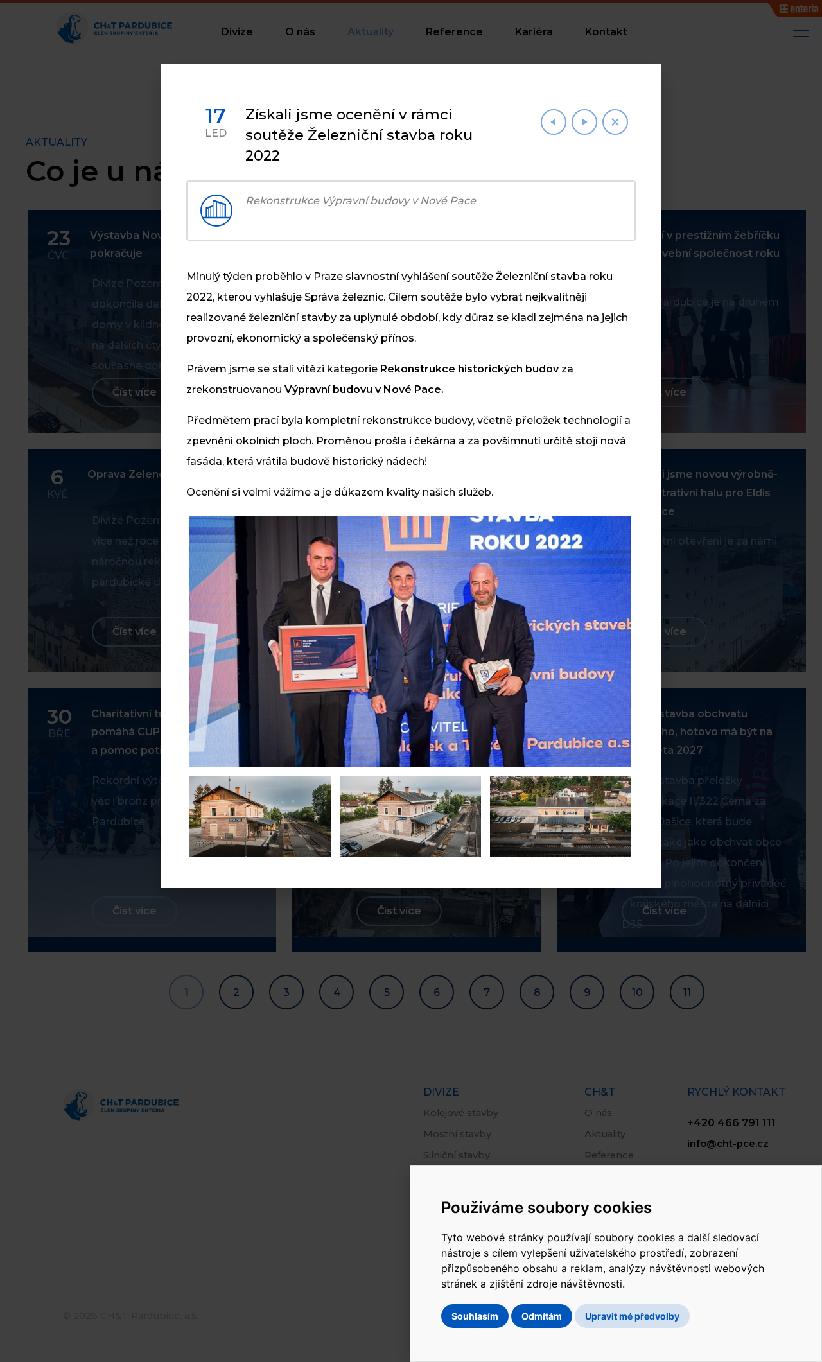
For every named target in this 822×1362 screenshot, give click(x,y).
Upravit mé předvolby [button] (632, 1316)
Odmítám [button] (541, 1316)
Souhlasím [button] (474, 1316)
